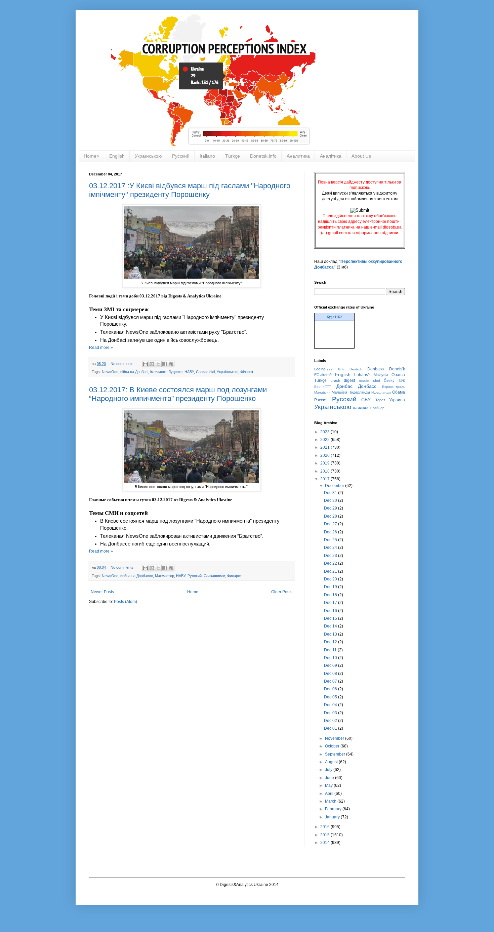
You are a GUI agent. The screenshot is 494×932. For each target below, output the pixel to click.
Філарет (246, 372)
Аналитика (298, 156)
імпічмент (158, 372)
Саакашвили (214, 576)
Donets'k (397, 369)
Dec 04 (331, 704)
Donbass (375, 369)
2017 (325, 479)
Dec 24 (331, 547)
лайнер (378, 408)
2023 (325, 432)
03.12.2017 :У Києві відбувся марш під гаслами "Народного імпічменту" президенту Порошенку (189, 190)
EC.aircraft (323, 375)
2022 (325, 439)
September (335, 754)
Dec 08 (331, 673)
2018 (325, 471)
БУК (402, 380)
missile (364, 380)
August (332, 762)
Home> (91, 156)
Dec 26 (331, 532)
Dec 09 (331, 665)
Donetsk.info (263, 156)
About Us (361, 156)
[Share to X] (158, 364)
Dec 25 (331, 539)
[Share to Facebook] (164, 364)
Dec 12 (331, 642)
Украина (397, 400)
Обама (398, 392)
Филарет (234, 576)
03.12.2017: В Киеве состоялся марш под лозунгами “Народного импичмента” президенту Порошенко (178, 394)
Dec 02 (331, 720)
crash (335, 380)
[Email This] (145, 364)
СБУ (366, 399)
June (330, 777)
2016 (325, 826)
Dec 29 (331, 508)
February (333, 809)
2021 (325, 447)
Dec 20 (331, 579)
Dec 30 (331, 500)
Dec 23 (331, 555)
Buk (341, 369)
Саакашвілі (205, 372)
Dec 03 (331, 713)
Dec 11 (331, 650)
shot (376, 380)
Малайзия (322, 392)
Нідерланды (381, 392)
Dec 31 (331, 492)
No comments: (123, 364)
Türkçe (232, 156)
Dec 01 (331, 728)
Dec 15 (331, 618)
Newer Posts (102, 592)
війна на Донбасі (134, 372)
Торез (380, 400)
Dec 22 (331, 563)
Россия (321, 400)
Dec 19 (331, 586)
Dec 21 (331, 571)
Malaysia (381, 375)
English (117, 156)
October (332, 746)
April (329, 793)
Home (192, 592)
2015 (325, 835)
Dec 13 (331, 634)
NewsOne (110, 372)
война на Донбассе (136, 576)
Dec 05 (331, 697)
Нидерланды (359, 392)
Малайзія (339, 392)
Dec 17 (331, 602)
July (329, 769)
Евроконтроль (393, 387)
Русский (181, 156)
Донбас (344, 386)
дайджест (362, 407)
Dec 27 (331, 524)
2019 (325, 463)
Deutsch (355, 369)
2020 (325, 455)
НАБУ (189, 372)
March (331, 801)
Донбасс (367, 386)
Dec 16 (331, 610)
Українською (148, 156)
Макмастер (164, 576)
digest (349, 380)
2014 (325, 842)
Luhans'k (362, 374)
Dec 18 (331, 595)
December (335, 485)
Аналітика (330, 156)
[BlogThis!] (152, 364)
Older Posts (281, 592)
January (333, 817)
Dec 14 (331, 626)
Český (389, 380)
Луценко (175, 372)
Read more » (101, 347)
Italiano (207, 156)
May (329, 785)
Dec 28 (331, 516)
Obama (398, 374)
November (335, 738)
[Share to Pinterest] (171, 364)
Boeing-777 (323, 369)
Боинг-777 (322, 387)
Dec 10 (331, 657)
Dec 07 (331, 681)
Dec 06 (331, 689)
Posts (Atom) (125, 601)
